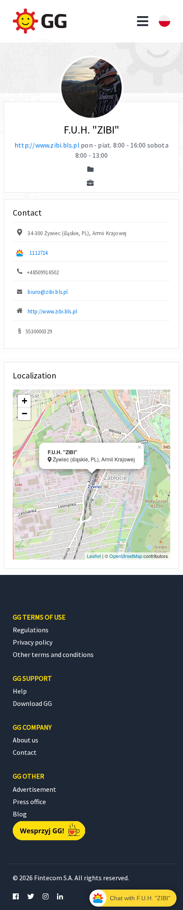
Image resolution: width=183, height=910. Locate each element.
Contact (25, 752)
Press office (29, 801)
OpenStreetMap (125, 555)
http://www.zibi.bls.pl (47, 145)
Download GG (32, 703)
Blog (20, 814)
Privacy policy (32, 642)
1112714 (38, 252)
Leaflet (94, 555)
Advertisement (34, 789)
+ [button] (24, 400)
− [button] (24, 413)
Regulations (31, 630)
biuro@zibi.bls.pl (48, 291)
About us (25, 740)
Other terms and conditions (53, 654)
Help (20, 691)
